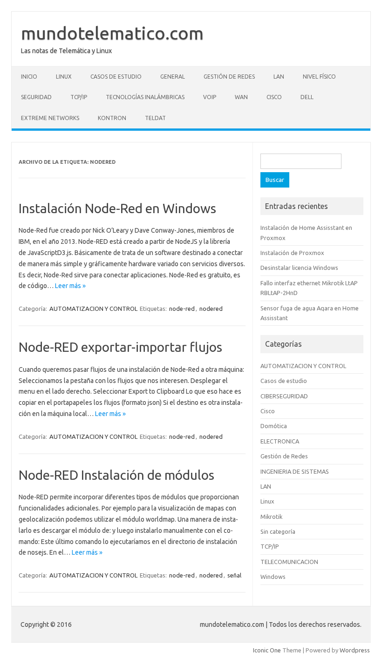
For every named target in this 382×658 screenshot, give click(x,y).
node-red (182, 308)
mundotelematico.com (112, 33)
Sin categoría (277, 531)
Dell (307, 97)
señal (234, 575)
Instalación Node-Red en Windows (117, 208)
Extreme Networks (50, 118)
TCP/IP (78, 97)
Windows (273, 576)
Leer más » (70, 285)
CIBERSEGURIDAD (284, 396)
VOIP (209, 97)
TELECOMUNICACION (289, 561)
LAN (278, 77)
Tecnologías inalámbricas (145, 97)
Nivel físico (319, 77)
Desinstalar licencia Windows (299, 267)
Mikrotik (271, 516)
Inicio (29, 77)
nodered (211, 308)
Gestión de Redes (229, 77)
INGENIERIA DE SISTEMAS (294, 471)
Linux (64, 77)
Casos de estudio (116, 77)
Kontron (112, 118)
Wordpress (355, 650)
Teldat (155, 118)
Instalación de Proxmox (292, 252)
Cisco (274, 97)
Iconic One (267, 650)
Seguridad (36, 97)
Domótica (273, 426)
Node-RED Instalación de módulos (116, 475)
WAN (241, 97)
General (172, 77)
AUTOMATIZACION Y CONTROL (93, 308)
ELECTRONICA (279, 441)
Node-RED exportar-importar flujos (120, 347)
